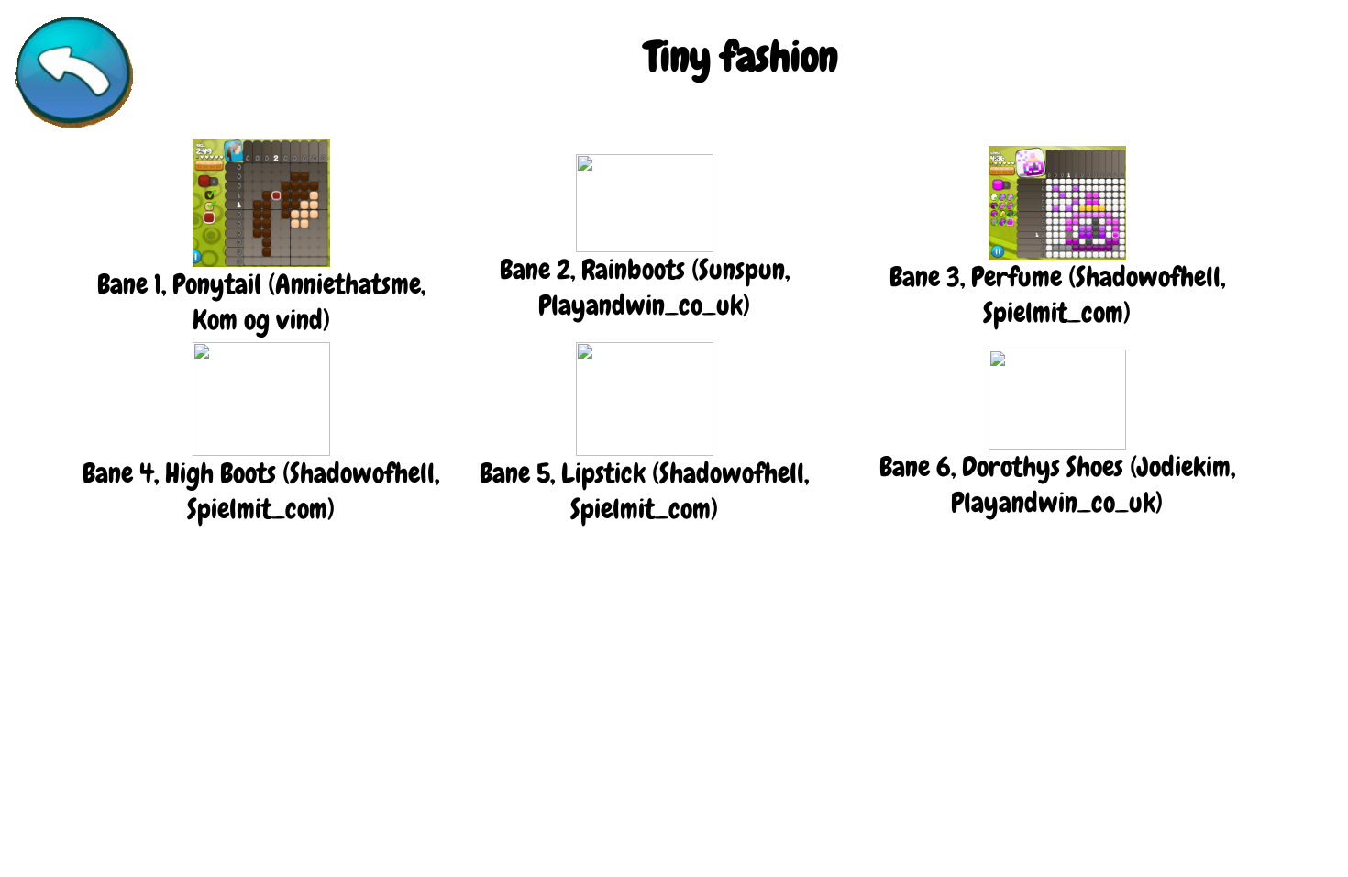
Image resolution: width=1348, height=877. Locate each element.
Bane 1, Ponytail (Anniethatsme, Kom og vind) (261, 302)
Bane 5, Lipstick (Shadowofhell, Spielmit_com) (644, 491)
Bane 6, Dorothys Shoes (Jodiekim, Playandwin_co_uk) (1057, 485)
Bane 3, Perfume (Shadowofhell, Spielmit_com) (1057, 295)
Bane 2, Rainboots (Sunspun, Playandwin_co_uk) (645, 287)
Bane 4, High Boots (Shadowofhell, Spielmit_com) (261, 491)
